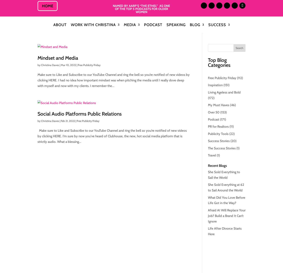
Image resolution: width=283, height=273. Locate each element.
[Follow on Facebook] (227, 5)
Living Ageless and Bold (224, 92)
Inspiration (215, 85)
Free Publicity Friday (89, 65)
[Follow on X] (219, 5)
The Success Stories (222, 148)
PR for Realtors (218, 126)
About (60, 25)
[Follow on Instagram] (204, 5)
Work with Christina (93, 25)
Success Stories (219, 141)
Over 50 (213, 112)
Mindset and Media (58, 58)
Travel (212, 155)
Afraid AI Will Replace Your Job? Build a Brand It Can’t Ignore (226, 215)
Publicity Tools (218, 134)
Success (217, 25)
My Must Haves (218, 105)
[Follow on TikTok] (242, 5)
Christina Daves (50, 65)
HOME (47, 6)
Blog (195, 25)
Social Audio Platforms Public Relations (80, 114)
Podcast (153, 25)
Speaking (176, 25)
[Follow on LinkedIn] (211, 5)
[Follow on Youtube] (235, 5)
